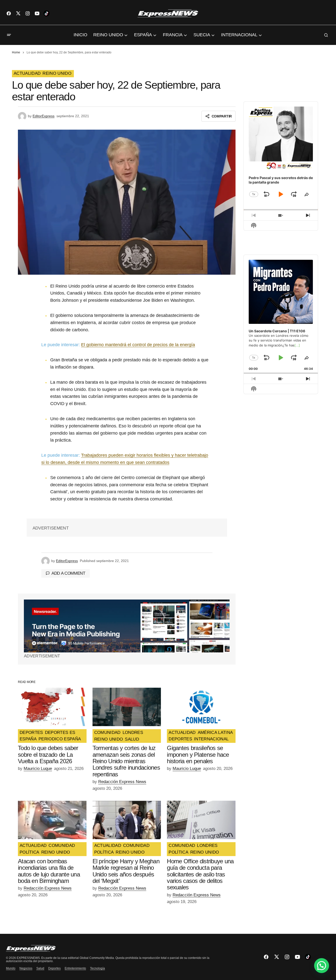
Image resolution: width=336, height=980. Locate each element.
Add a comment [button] (68, 573)
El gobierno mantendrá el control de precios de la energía (138, 344)
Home (16, 52)
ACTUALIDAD (27, 73)
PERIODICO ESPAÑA (60, 739)
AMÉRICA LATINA (215, 732)
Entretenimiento (75, 968)
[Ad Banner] (127, 626)
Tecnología (97, 968)
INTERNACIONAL (211, 739)
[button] (9, 35)
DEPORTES (31, 732)
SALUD (132, 739)
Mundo (10, 968)
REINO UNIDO (57, 73)
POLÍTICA (29, 852)
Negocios (25, 968)
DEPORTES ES (60, 732)
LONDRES (133, 732)
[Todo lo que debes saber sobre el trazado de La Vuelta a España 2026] (52, 707)
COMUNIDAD (107, 732)
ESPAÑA (28, 739)
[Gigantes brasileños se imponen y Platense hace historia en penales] (201, 707)
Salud (40, 968)
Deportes (54, 968)
